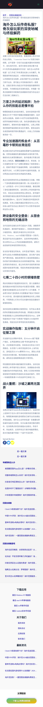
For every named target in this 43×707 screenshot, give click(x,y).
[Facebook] (5, 443)
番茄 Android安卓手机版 (21, 611)
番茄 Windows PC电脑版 (21, 595)
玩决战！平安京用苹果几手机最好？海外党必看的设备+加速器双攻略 (21, 556)
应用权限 (21, 634)
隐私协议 (21, 628)
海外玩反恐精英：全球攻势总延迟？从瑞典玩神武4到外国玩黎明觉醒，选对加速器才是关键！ (21, 550)
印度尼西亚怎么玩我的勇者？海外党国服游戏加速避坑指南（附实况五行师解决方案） (21, 563)
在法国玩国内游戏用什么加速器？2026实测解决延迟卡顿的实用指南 (21, 529)
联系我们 (21, 639)
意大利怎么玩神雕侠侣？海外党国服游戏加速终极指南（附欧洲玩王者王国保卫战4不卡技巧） (21, 576)
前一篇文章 (21, 451)
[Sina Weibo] (12, 443)
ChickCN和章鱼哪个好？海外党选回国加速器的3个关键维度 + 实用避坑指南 (21, 509)
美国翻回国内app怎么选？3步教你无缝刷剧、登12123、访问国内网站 (21, 469)
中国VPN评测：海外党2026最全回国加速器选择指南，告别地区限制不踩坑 (21, 516)
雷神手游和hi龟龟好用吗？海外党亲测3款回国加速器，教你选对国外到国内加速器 (21, 522)
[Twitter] (8, 443)
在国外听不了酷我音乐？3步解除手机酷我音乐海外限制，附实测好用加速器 (21, 488)
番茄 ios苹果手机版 (21, 606)
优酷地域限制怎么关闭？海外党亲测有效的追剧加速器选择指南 (21, 475)
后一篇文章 (21, 456)
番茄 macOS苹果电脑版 (22, 600)
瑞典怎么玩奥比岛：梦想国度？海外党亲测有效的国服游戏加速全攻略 (21, 569)
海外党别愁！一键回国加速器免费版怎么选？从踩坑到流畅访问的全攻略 (21, 536)
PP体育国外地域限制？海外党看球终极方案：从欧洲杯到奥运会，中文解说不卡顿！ (21, 495)
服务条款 (21, 623)
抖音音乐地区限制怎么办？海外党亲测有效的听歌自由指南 (21, 482)
